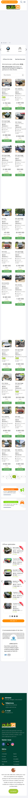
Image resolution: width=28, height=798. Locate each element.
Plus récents (7, 75)
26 (15, 478)
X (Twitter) (16, 761)
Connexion (16, 764)
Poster (15, 756)
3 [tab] (14, 616)
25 (11, 478)
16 (3, 476)
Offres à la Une (7, 59)
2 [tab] (12, 616)
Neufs (15, 754)
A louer (4, 756)
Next (26, 49)
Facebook (4, 761)
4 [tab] (17, 616)
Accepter (13, 791)
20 (18, 476)
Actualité (15, 759)
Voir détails (7, 108)
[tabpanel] (14, 580)
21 (21, 476)
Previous (2, 581)
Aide (3, 764)
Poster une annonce (10, 2)
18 (10, 476)
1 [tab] (10, 616)
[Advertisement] (14, 26)
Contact (4, 759)
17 (6, 476)
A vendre (4, 754)
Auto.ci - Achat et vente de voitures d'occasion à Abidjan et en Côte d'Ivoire (13, 7)
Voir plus (13, 621)
